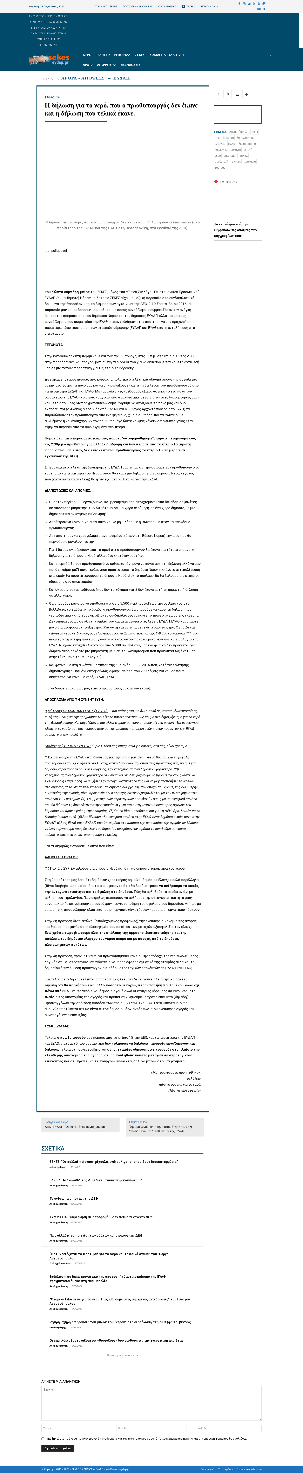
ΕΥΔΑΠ (121, 78)
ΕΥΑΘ (231, 144)
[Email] (237, 94)
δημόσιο (228, 138)
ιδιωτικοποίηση (247, 144)
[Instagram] (244, 4)
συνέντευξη (222, 162)
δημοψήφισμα (245, 138)
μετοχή (247, 150)
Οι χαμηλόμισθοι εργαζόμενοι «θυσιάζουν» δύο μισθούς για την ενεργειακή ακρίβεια (116, 1340)
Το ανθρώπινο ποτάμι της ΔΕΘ (73, 1199)
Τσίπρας (220, 167)
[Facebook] (239, 4)
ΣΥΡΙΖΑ (236, 162)
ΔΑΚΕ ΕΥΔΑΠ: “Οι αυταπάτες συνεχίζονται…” (76, 1127)
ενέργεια (220, 144)
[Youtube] (259, 9)
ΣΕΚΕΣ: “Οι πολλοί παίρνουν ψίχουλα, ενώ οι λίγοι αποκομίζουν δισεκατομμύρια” (113, 1162)
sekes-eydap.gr (58, 1166)
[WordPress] (264, 4)
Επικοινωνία (208, 1469)
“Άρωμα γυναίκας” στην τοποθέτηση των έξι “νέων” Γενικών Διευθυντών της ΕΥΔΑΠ (160, 1129)
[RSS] (254, 4)
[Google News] (264, 9)
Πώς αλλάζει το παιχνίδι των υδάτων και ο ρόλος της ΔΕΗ (95, 1235)
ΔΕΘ (217, 138)
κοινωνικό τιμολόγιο (228, 150)
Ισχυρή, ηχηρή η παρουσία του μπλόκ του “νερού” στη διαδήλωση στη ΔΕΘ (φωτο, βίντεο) (120, 1322)
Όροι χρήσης (225, 1469)
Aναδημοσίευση (58, 1185)
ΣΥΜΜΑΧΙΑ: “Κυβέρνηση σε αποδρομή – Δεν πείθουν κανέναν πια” (101, 1217)
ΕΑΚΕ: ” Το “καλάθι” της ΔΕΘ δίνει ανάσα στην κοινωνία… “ (95, 1180)
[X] (259, 4)
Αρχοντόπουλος (239, 132)
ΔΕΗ (255, 132)
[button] (269, 55)
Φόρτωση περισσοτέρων (121, 1355)
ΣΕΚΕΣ (244, 156)
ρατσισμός (230, 156)
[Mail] (249, 4)
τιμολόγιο (249, 162)
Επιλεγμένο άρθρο (59, 1263)
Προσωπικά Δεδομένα (249, 1469)
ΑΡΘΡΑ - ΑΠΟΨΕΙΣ (82, 78)
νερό (218, 156)
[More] (246, 94)
